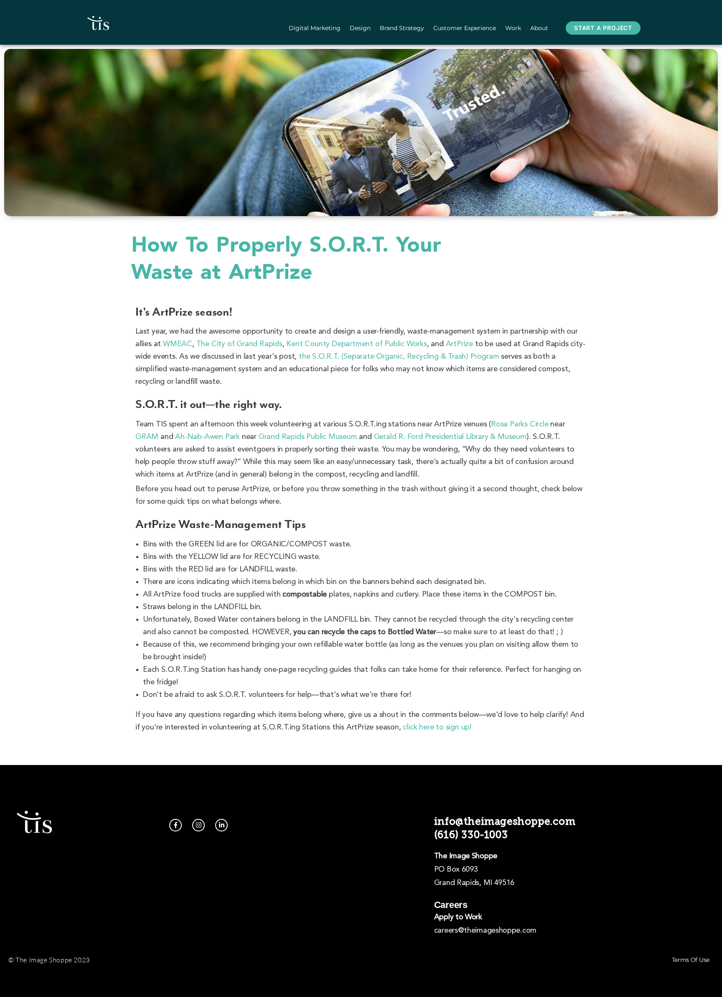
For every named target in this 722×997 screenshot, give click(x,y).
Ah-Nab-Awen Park (207, 437)
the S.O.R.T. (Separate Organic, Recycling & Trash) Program (399, 356)
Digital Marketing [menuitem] (315, 28)
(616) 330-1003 (471, 835)
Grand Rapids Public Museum (308, 437)
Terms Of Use (690, 960)
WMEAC (177, 344)
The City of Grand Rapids (239, 344)
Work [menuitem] (513, 28)
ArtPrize (459, 344)
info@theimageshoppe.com (505, 821)
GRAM (146, 437)
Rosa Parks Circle (520, 424)
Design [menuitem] (360, 28)
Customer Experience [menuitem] (464, 28)
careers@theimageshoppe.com (485, 930)
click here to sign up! (437, 727)
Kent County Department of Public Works (356, 344)
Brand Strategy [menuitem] (402, 28)
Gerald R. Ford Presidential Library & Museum (450, 437)
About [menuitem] (539, 28)
